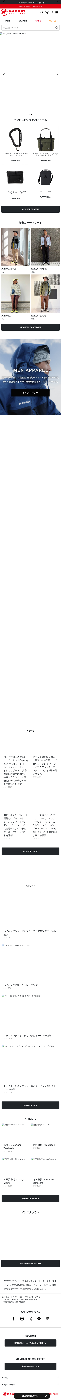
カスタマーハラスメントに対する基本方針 (20, 1299)
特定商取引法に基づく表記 (14, 1302)
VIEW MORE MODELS (30, 209)
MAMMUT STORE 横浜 (39, 269)
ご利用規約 (18, 1297)
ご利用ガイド (7, 1297)
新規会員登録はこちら (30, 1366)
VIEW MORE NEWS (30, 851)
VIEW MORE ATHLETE (30, 1198)
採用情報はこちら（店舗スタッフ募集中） (30, 1343)
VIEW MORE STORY (31, 1105)
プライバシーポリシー (33, 1297)
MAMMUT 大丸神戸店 (8, 269)
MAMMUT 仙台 (6, 316)
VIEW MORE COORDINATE (30, 327)
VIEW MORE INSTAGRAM (30, 1263)
